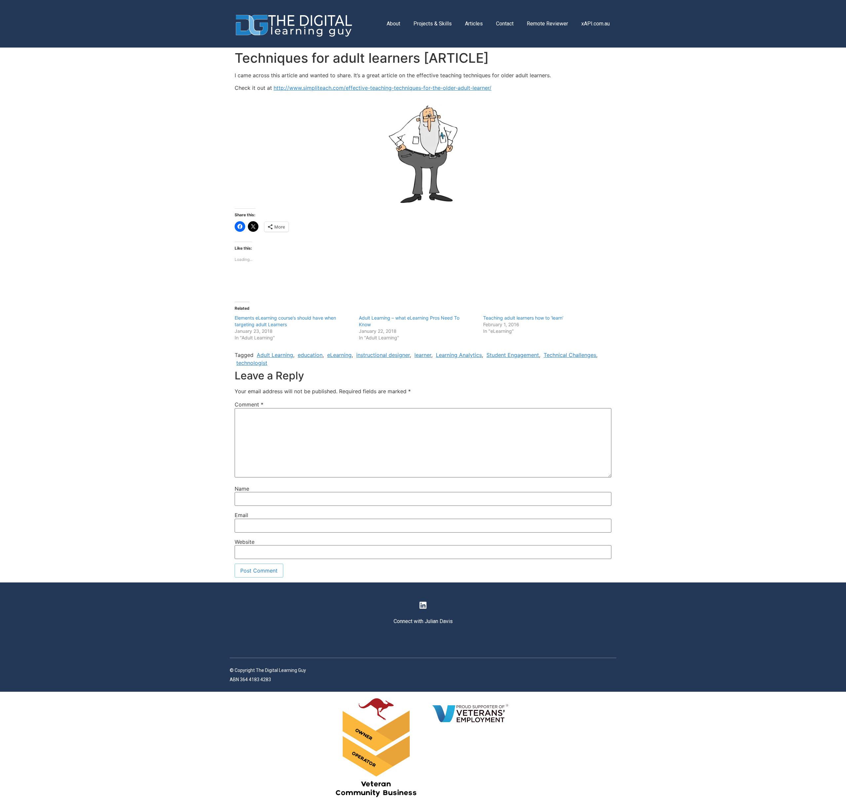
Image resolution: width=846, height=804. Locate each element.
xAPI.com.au (595, 23)
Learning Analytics (459, 355)
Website (244, 541)
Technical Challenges (570, 355)
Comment (249, 404)
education (310, 355)
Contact (505, 23)
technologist (251, 363)
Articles (474, 23)
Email (241, 515)
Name (242, 488)
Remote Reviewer (547, 23)
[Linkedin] (423, 605)
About (393, 23)
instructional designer (383, 355)
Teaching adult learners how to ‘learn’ (523, 318)
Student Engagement (512, 355)
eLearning (339, 355)
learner (422, 355)
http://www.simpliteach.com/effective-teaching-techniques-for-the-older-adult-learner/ (382, 88)
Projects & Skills (432, 23)
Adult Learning (275, 355)
